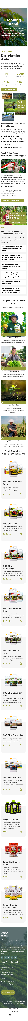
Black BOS (3, 970)
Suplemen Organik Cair (7, 967)
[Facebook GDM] (5, 957)
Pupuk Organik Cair (6, 965)
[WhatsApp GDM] (2, 957)
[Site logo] (11, 2)
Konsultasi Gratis (9, 992)
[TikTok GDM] (15, 957)
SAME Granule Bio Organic (8, 972)
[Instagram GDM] (12, 957)
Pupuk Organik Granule (7, 974)
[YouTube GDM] (8, 957)
